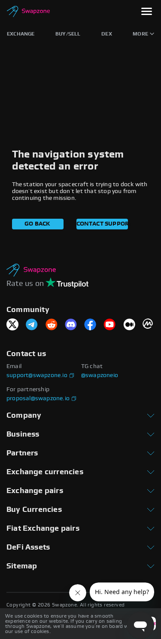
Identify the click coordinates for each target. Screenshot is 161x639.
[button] (146, 12)
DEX (106, 33)
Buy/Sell (68, 33)
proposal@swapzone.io (38, 398)
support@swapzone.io (36, 375)
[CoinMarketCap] (149, 325)
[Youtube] (109, 325)
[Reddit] (52, 325)
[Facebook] (90, 325)
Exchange (21, 33)
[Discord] (71, 325)
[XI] (12, 325)
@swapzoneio (99, 375)
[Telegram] (32, 325)
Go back (37, 224)
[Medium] (129, 325)
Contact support (102, 224)
